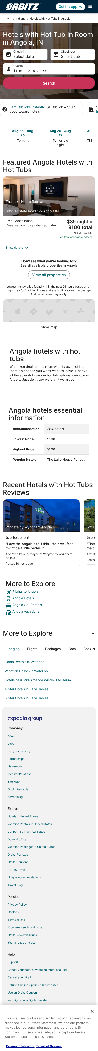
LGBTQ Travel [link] (17, 869)
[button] (49, 247)
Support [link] (13, 962)
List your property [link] (19, 751)
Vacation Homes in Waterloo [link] (26, 671)
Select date (23, 56)
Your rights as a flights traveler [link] (28, 1000)
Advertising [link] (15, 797)
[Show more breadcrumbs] (7, 18)
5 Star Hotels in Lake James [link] (26, 698)
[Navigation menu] (90, 6)
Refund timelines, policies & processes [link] (33, 985)
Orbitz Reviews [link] (18, 854)
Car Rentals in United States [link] (26, 831)
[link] (49, 592)
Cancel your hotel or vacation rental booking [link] (37, 969)
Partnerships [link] (16, 759)
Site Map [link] (14, 781)
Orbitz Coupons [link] (18, 862)
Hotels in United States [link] (23, 816)
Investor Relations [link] (19, 774)
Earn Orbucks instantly (27, 107)
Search (49, 83)
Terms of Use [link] (16, 919)
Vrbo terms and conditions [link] (25, 927)
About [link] (11, 736)
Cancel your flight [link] (19, 977)
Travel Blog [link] (15, 885)
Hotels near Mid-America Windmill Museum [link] (38, 680)
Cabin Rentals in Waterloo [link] (24, 662)
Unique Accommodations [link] (24, 877)
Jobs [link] (11, 743)
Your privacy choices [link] (21, 942)
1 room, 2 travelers (30, 70)
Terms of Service (49, 1046)
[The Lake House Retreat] (49, 209)
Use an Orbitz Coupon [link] (22, 992)
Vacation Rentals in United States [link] (30, 824)
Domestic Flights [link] (19, 839)
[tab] (13, 649)
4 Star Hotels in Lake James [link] (26, 689)
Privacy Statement (20, 1046)
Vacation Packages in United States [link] (31, 847)
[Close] (92, 1011)
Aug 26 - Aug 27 (60, 133)
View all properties (49, 274)
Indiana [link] (20, 18)
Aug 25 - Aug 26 (22, 133)
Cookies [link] (13, 912)
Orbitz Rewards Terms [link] (22, 935)
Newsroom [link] (15, 766)
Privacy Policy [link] (17, 904)
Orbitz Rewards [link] (18, 789)
